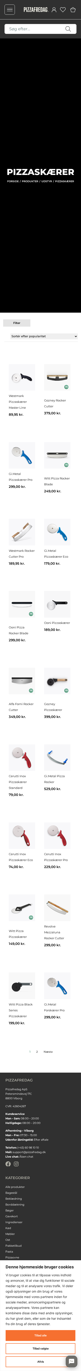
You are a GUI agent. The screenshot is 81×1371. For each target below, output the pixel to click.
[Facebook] (8, 1164)
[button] (16, 323)
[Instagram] (16, 1164)
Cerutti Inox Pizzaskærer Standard (18, 782)
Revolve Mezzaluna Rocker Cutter (54, 932)
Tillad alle (40, 1335)
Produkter (30, 181)
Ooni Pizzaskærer (57, 623)
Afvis (40, 1361)
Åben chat (26, 1156)
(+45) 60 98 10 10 (28, 1147)
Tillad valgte (41, 1348)
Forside (13, 181)
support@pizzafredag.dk (29, 1152)
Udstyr (46, 181)
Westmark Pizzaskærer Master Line (18, 401)
